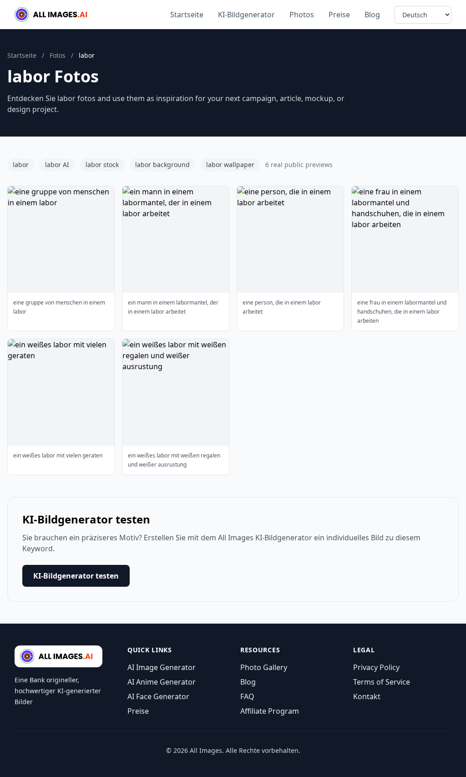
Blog (372, 15)
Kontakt (366, 696)
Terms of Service (381, 682)
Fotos (58, 55)
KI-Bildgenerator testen (76, 576)
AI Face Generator (158, 696)
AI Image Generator (161, 667)
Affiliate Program (269, 711)
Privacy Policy (376, 667)
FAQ (247, 696)
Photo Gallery (263, 667)
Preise (339, 15)
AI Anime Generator (161, 682)
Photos (301, 15)
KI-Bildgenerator (246, 15)
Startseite (186, 15)
